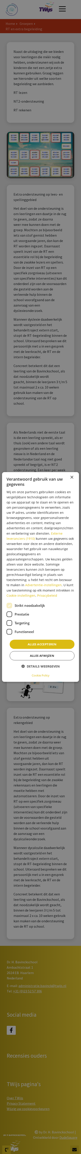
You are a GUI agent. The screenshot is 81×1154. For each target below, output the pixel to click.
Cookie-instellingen (21, 595)
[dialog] (40, 577)
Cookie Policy (41, 675)
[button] (40, 666)
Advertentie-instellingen (43, 585)
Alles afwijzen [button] (42, 656)
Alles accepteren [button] (42, 644)
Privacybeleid (47, 595)
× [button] (71, 477)
